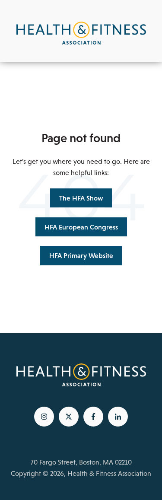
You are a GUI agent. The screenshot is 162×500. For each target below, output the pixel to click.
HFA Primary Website (81, 255)
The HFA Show (81, 198)
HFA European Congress (81, 227)
